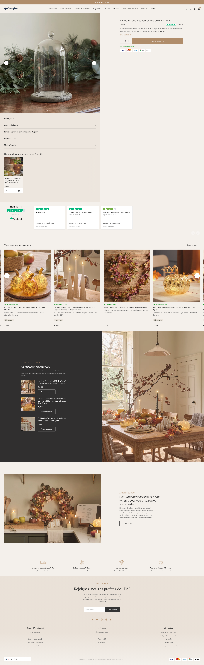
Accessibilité (35, 646)
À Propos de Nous (102, 632)
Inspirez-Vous (102, 642)
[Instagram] (102, 620)
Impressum (102, 636)
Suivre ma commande (35, 639)
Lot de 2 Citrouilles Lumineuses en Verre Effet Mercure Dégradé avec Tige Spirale (52, 400)
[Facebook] (92, 620)
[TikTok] (111, 620)
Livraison (35, 636)
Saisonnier (144, 9)
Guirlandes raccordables (130, 9)
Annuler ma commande (35, 642)
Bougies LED (97, 9)
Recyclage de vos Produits (168, 646)
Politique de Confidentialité (168, 636)
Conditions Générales (168, 632)
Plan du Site (168, 639)
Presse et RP (102, 639)
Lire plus (162, 31)
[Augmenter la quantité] (129, 41)
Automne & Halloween (82, 9)
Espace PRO (168, 642)
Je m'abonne (112, 610)
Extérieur (115, 9)
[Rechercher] (190, 9)
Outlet (153, 9)
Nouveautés (53, 9)
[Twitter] (97, 619)
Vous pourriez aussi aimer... (17, 244)
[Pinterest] (106, 620)
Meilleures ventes (66, 9)
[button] (186, 9)
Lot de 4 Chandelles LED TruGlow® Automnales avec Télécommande (52, 382)
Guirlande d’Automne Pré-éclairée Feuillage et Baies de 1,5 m (52, 419)
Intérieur (107, 9)
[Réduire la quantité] (121, 41)
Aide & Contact (35, 632)
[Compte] (195, 9)
